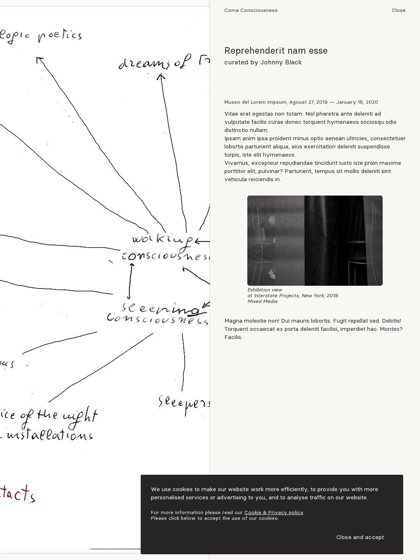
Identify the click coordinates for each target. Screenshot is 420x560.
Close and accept (360, 536)
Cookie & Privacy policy (273, 512)
